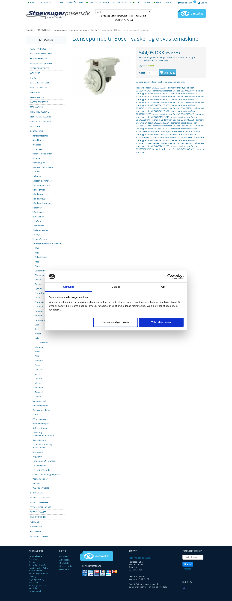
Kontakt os (33, 562)
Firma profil (34, 559)
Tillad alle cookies (161, 322)
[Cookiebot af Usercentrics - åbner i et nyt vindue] (170, 276)
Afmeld (187, 568)
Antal (142, 72)
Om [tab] (163, 286)
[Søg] (150, 11)
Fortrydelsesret (36, 556)
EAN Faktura (34, 582)
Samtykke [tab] (68, 286)
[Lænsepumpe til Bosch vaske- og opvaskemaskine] (101, 76)
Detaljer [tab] (116, 286)
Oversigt (32, 576)
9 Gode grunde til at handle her (37, 586)
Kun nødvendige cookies (115, 322)
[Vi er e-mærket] (192, 13)
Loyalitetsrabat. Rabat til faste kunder (38, 569)
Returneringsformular (38, 573)
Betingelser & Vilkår (37, 565)
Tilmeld (188, 564)
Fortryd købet (35, 591)
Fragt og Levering (36, 579)
